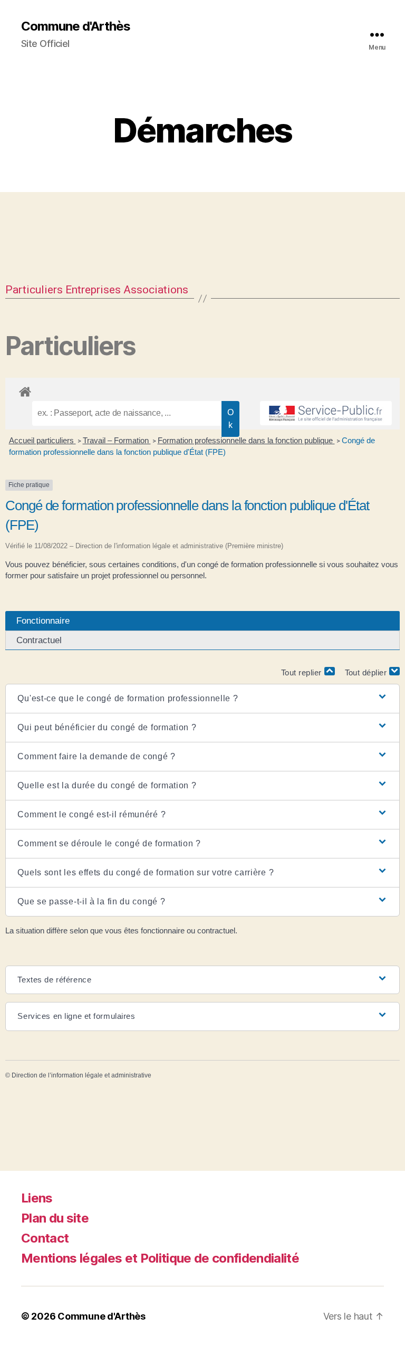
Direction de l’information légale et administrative (81, 1075)
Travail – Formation (117, 440)
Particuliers (34, 289)
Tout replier (302, 672)
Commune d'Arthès (75, 26)
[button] (202, 698)
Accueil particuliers (42, 440)
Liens (37, 1198)
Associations (155, 289)
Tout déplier (367, 672)
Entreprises (93, 289)
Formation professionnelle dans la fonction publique (246, 440)
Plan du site (55, 1218)
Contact (45, 1238)
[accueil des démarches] (202, 389)
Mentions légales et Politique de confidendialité (160, 1258)
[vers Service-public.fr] (326, 413)
